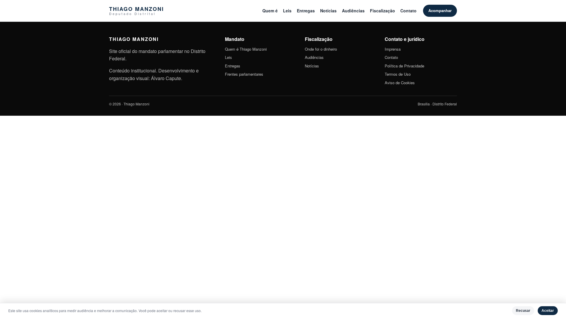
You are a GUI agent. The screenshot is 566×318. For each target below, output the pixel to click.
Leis (287, 11)
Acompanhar (440, 10)
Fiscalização (382, 11)
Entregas (306, 11)
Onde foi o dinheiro (321, 49)
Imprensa (393, 49)
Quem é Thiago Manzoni (246, 49)
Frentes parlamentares (244, 74)
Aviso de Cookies (400, 82)
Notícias (328, 11)
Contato (408, 11)
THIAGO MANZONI (136, 10)
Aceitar (548, 311)
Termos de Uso (398, 74)
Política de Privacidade (404, 66)
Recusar (523, 311)
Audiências (353, 11)
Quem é (270, 11)
